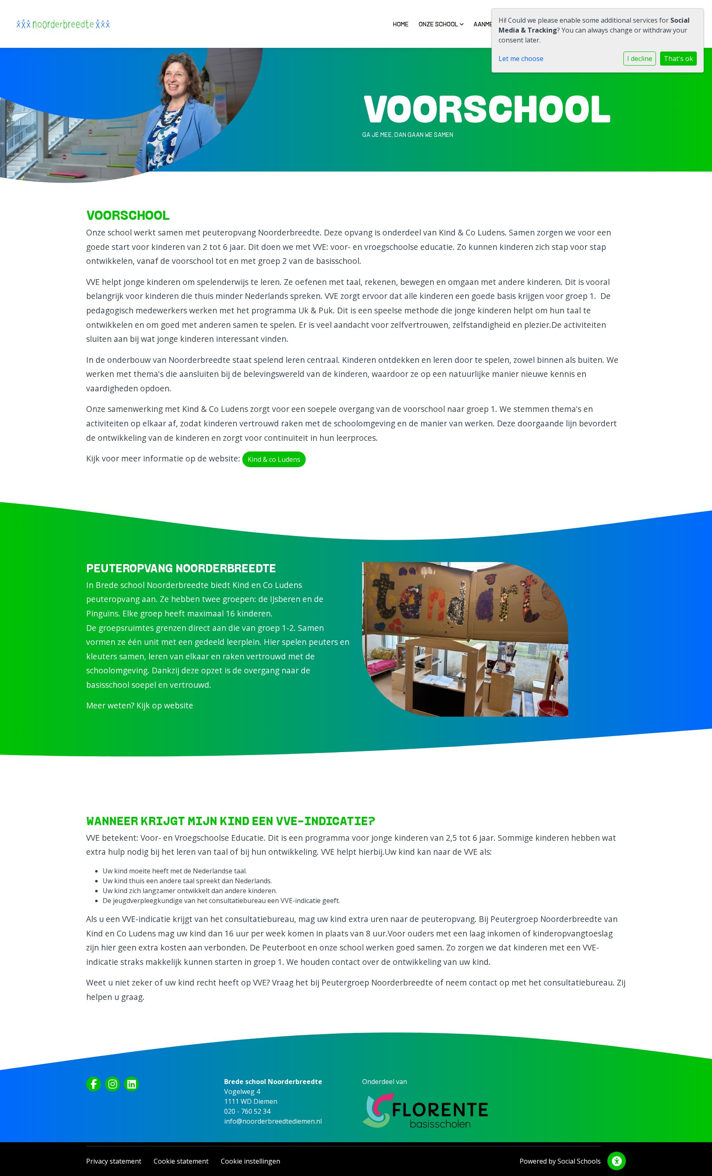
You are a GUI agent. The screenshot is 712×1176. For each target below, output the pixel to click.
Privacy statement (113, 1161)
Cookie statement (181, 1161)
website (178, 705)
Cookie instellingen (250, 1161)
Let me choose (521, 58)
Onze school (439, 24)
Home (401, 24)
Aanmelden (490, 24)
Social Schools (579, 1161)
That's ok (678, 58)
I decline (639, 58)
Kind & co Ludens (274, 459)
